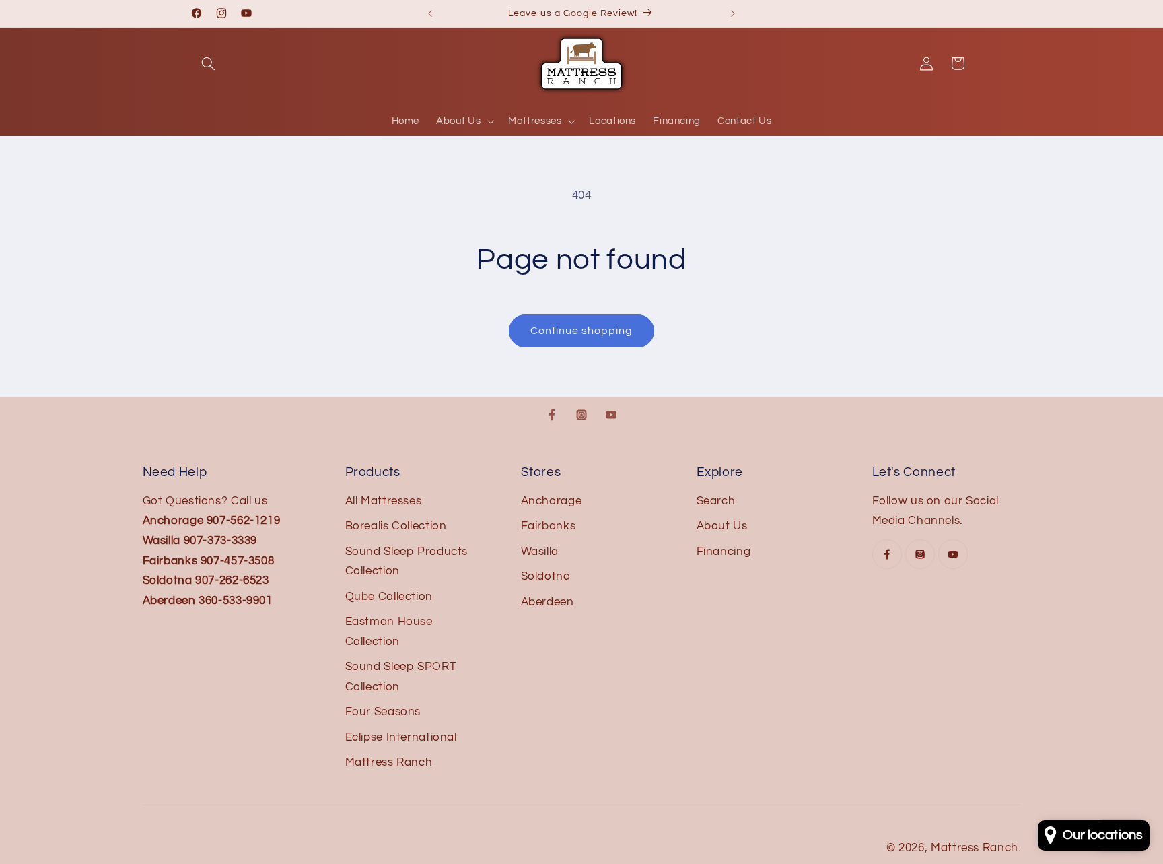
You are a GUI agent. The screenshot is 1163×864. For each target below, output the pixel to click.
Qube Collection (389, 597)
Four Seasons (383, 712)
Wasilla (540, 551)
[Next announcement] (733, 13)
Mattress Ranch (389, 762)
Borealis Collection (396, 526)
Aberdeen (547, 602)
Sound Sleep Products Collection (406, 561)
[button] (208, 63)
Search (716, 501)
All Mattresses (383, 501)
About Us (722, 526)
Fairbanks (548, 526)
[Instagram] (581, 415)
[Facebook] (552, 415)
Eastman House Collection (389, 632)
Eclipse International (401, 737)
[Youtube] (611, 415)
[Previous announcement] (430, 13)
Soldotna (546, 576)
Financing (724, 551)
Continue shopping (581, 330)
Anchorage (551, 501)
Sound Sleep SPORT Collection (401, 677)
